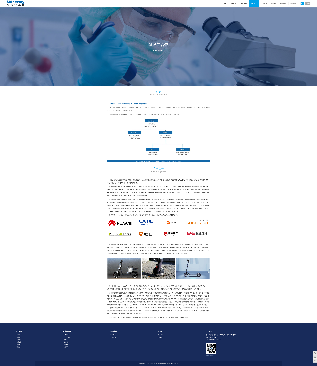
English (307, 3)
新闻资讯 (273, 3)
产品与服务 (243, 3)
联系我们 (283, 3)
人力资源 (264, 3)
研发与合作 (254, 3)
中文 (302, 3)
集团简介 (233, 3)
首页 (225, 3)
